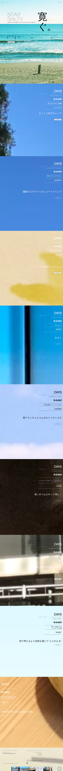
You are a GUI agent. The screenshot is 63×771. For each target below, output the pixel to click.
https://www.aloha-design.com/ (9, 753)
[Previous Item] (9, 769)
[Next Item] (53, 769)
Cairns (53, 243)
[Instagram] (27, 763)
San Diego (55, 95)
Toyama (54, 471)
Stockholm (52, 548)
